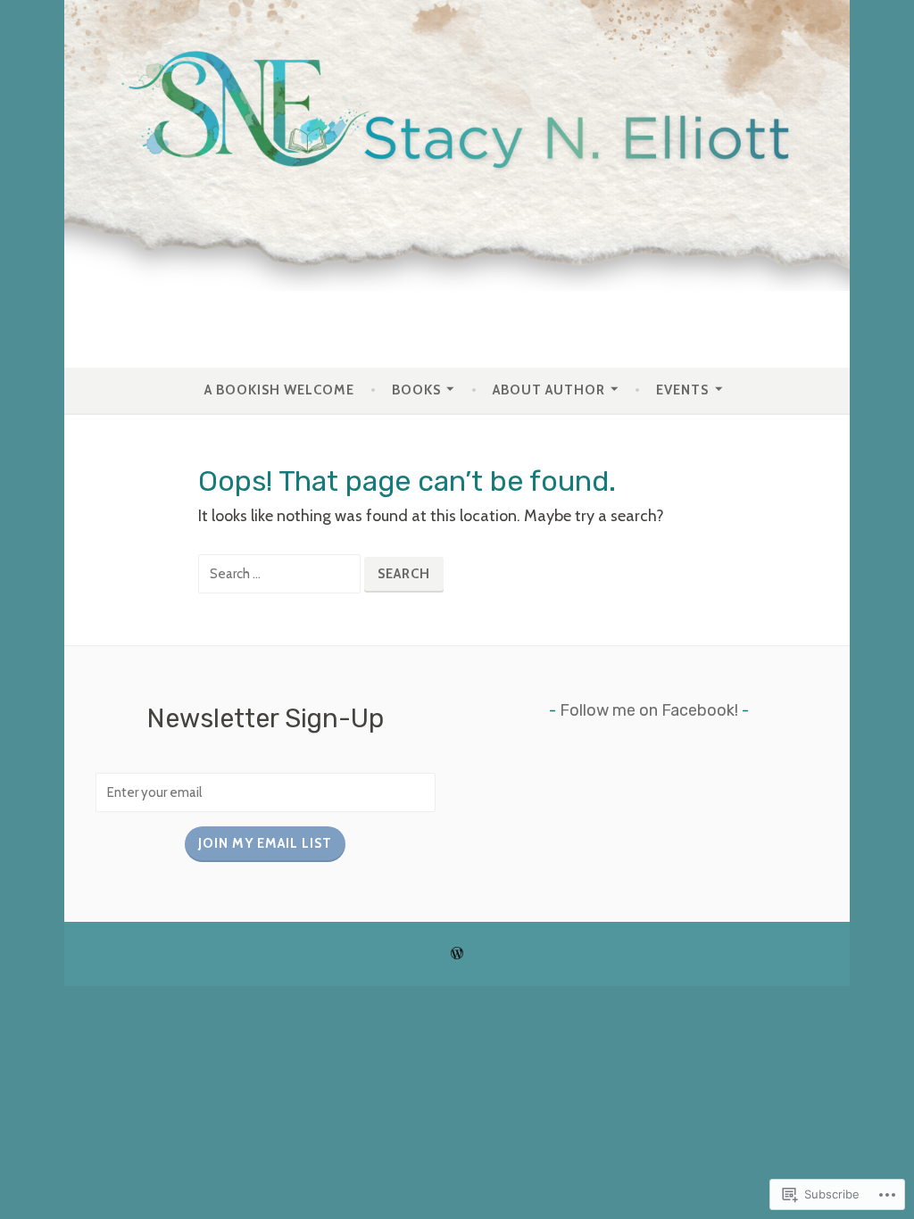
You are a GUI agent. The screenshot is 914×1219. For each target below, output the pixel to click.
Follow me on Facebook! (649, 710)
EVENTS (682, 390)
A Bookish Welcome (279, 390)
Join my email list (265, 843)
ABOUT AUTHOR (549, 390)
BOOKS (416, 390)
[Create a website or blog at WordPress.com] (457, 954)
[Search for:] (281, 573)
